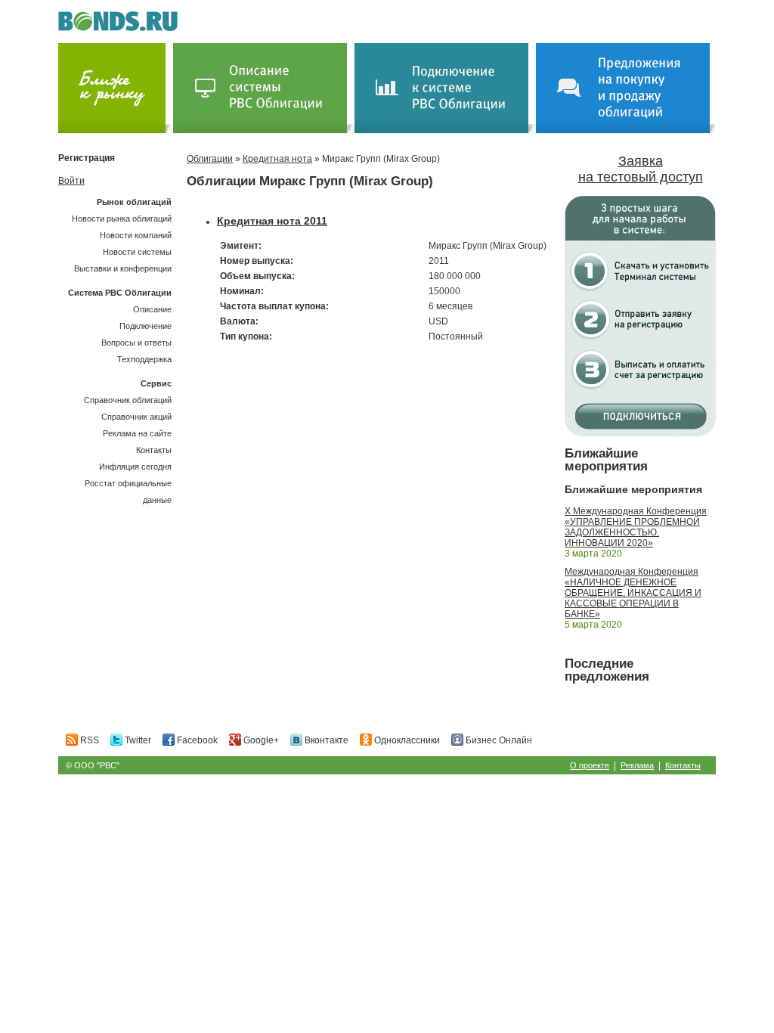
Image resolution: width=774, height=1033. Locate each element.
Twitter (136, 740)
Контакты (154, 449)
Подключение (145, 325)
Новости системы (137, 251)
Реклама (637, 765)
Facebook (196, 740)
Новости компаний (136, 235)
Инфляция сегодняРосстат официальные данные (128, 483)
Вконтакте (325, 740)
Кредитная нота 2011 (272, 221)
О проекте (589, 765)
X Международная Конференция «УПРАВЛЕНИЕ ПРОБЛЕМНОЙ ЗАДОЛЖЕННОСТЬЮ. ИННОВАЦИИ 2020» (636, 527)
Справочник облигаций (128, 400)
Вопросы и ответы (136, 342)
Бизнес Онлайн (497, 740)
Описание (152, 309)
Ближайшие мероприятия (606, 459)
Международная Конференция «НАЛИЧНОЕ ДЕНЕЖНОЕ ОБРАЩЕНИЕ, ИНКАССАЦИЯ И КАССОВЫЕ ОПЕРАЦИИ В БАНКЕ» (633, 592)
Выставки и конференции (123, 268)
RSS (88, 740)
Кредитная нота (277, 159)
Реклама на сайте (137, 433)
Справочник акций (136, 416)
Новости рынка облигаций (122, 218)
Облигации (210, 159)
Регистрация (86, 158)
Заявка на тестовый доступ (640, 169)
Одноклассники (406, 740)
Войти (71, 180)
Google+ (260, 740)
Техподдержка (144, 359)
